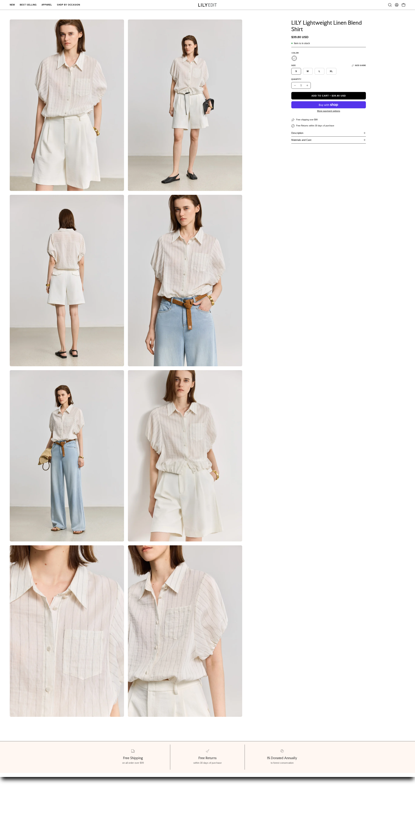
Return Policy (128, 809)
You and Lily (27, 804)
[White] (294, 58)
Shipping (125, 804)
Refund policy (28, 815)
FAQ (203, 798)
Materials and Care (301, 140)
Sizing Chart (127, 798)
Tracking (125, 815)
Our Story (26, 798)
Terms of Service (30, 809)
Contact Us (207, 804)
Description (297, 133)
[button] (389, 4)
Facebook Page (210, 809)
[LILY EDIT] (207, 5)
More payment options (328, 111)
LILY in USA (208, 815)
